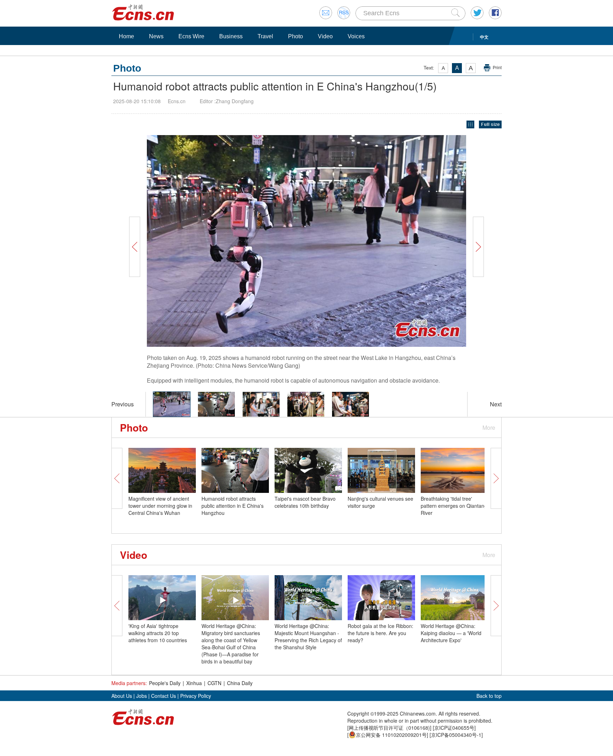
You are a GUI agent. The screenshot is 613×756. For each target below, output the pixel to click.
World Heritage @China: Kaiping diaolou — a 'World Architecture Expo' (451, 633)
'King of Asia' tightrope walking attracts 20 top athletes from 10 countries (157, 633)
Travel (265, 36)
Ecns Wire (191, 36)
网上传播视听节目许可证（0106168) (389, 727)
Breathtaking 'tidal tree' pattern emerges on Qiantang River (454, 505)
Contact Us (163, 695)
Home (126, 36)
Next (496, 404)
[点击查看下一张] (395, 241)
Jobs (141, 695)
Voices (356, 36)
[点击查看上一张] (217, 241)
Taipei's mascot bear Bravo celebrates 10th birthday (305, 502)
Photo (295, 36)
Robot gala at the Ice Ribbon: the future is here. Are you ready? (380, 633)
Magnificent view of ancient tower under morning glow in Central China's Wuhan (160, 505)
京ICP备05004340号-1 (456, 734)
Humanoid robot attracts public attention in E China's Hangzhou (232, 505)
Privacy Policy (195, 695)
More (488, 427)
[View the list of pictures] (470, 125)
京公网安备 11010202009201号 (391, 734)
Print (497, 67)
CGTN (214, 682)
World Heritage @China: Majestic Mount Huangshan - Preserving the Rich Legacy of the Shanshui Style (308, 636)
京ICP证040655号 (454, 727)
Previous (122, 404)
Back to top (489, 695)
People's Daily (165, 682)
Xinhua (194, 682)
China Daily (240, 682)
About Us (121, 695)
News (156, 36)
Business (231, 36)
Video (325, 36)
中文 (484, 37)
